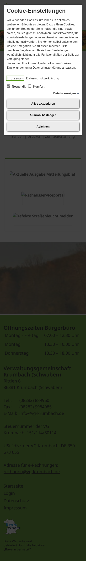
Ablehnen (43, 126)
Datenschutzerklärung (42, 78)
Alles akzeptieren (43, 103)
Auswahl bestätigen (43, 115)
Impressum (15, 78)
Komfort (38, 86)
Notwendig (19, 86)
